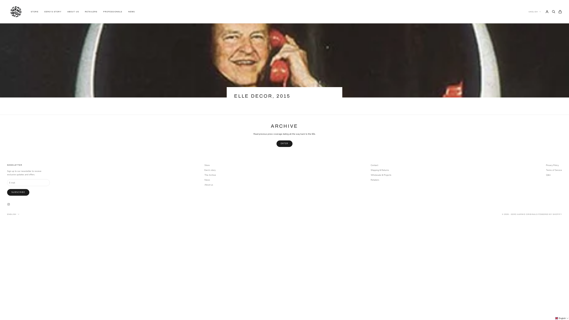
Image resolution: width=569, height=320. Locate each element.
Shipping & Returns (380, 170)
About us (73, 12)
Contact (374, 165)
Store (35, 12)
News (131, 12)
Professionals (112, 12)
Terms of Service (554, 170)
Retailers (91, 12)
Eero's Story (52, 12)
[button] (562, 318)
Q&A (548, 175)
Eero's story (210, 170)
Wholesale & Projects (381, 175)
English (533, 12)
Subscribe (18, 192)
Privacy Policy (552, 165)
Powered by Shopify (550, 214)
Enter (284, 143)
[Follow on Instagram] (8, 204)
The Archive (210, 175)
